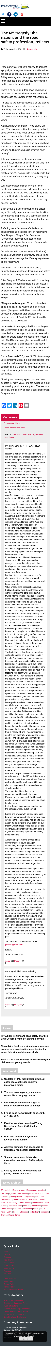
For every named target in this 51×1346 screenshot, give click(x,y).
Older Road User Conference (15, 1317)
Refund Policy (9, 1287)
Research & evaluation (22, 1209)
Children (4, 1193)
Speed (15, 1212)
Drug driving (29, 1196)
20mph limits (6, 1190)
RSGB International (11, 1306)
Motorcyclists (37, 1203)
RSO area (7, 1274)
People (45, 1206)
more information (29, 1336)
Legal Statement (10, 1279)
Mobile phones (25, 1203)
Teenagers (44, 1212)
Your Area (7, 1271)
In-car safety (12, 1203)
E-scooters (39, 1196)
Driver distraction (36, 1193)
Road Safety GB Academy (14, 1300)
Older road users (15, 1206)
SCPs (9, 1212)
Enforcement (6, 1199)
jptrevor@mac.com (14, 945)
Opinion (26, 1206)
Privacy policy (9, 1281)
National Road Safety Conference (17, 1309)
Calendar (7, 1257)
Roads (36, 1209)
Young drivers (14, 1215)
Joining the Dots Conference (15, 1314)
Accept (26, 1338)
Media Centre (9, 1263)
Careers (7, 1254)
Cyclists (12, 1193)
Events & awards (20, 1199)
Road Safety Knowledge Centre (16, 1303)
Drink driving (22, 1193)
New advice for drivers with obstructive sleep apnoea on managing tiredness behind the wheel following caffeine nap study (25, 1049)
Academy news (19, 1190)
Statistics (24, 1212)
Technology (34, 1212)
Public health (6, 1209)
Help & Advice (9, 1260)
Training (4, 1215)
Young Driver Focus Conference (16, 1311)
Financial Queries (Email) (13, 1290)
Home (6, 1252)
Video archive (9, 1268)
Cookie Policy (9, 1284)
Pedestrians (36, 1206)
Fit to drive (33, 1199)
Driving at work (16, 1196)
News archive (9, 1266)
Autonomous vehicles (36, 1190)
